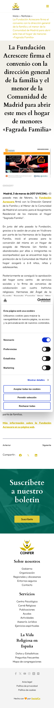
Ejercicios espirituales (27, 625)
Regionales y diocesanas (27, 576)
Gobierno (27, 568)
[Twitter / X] (20, 673)
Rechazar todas (27, 406)
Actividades (27, 617)
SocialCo (35, 698)
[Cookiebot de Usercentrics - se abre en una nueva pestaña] (38, 300)
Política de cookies (27, 689)
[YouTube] (24, 673)
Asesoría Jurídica (27, 621)
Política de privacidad (27, 685)
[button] (20, 455)
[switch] (46, 349)
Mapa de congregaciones (27, 661)
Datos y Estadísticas (27, 653)
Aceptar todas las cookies (27, 389)
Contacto (27, 584)
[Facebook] (15, 673)
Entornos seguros (27, 580)
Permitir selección (27, 397)
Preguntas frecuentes (27, 657)
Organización (27, 572)
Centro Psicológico (27, 601)
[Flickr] (38, 673)
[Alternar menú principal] (47, 6)
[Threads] (33, 673)
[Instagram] (29, 673)
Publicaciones (27, 609)
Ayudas (27, 613)
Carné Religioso (27, 605)
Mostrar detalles (36, 380)
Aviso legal (27, 681)
